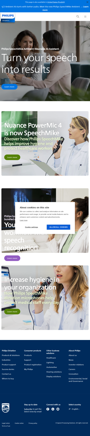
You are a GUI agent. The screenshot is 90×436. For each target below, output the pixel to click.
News (71, 360)
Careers (72, 369)
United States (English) (56, 2)
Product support (9, 364)
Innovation (73, 374)
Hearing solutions (54, 371)
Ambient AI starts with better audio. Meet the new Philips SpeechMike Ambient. (47, 8)
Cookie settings (31, 227)
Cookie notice (19, 423)
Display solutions (53, 376)
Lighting (50, 362)
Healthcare (51, 357)
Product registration (32, 364)
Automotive (51, 367)
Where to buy (8, 378)
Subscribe (28, 409)
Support (27, 360)
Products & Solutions (11, 355)
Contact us (6, 374)
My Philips (28, 369)
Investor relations (76, 364)
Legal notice (6, 423)
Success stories (8, 369)
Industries (6, 360)
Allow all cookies (58, 227)
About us (73, 355)
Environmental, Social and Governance (78, 380)
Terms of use (6, 426)
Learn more (9, 86)
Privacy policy (33, 423)
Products (28, 355)
